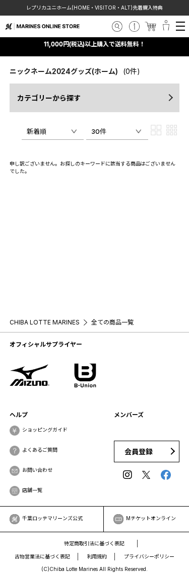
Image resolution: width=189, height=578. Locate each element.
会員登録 (138, 451)
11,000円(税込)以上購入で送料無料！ (95, 44)
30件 (98, 131)
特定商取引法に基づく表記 (94, 543)
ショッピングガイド (45, 430)
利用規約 (97, 556)
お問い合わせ (37, 470)
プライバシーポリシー (149, 556)
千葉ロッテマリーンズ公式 (52, 518)
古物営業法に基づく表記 (42, 556)
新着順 (36, 131)
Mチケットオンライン (151, 518)
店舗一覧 (32, 490)
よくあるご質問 (39, 450)
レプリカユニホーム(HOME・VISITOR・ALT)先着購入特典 (94, 8)
